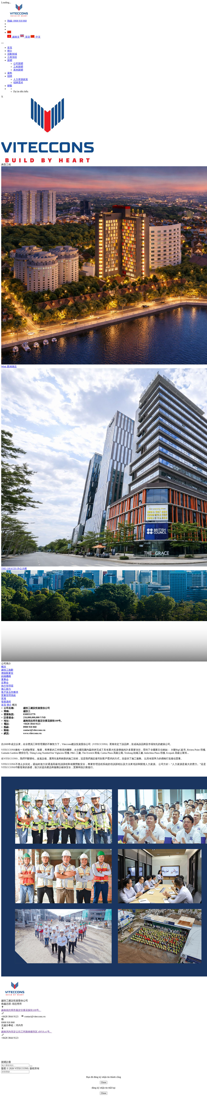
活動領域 (12, 54)
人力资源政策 (20, 79)
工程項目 (12, 57)
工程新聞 (18, 66)
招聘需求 (18, 82)
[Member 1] (16, 1056)
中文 (37, 37)
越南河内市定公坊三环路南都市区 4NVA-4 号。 (26, 1031)
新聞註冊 (6, 1062)
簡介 (9, 50)
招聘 (9, 76)
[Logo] (19, 15)
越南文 (15, 37)
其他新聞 (18, 70)
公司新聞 (18, 63)
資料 (9, 73)
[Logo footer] (15, 997)
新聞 (9, 60)
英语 (27, 37)
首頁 (9, 47)
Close (103, 1082)
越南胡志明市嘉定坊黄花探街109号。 (21, 1010)
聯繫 (9, 85)
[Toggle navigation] (2, 43)
